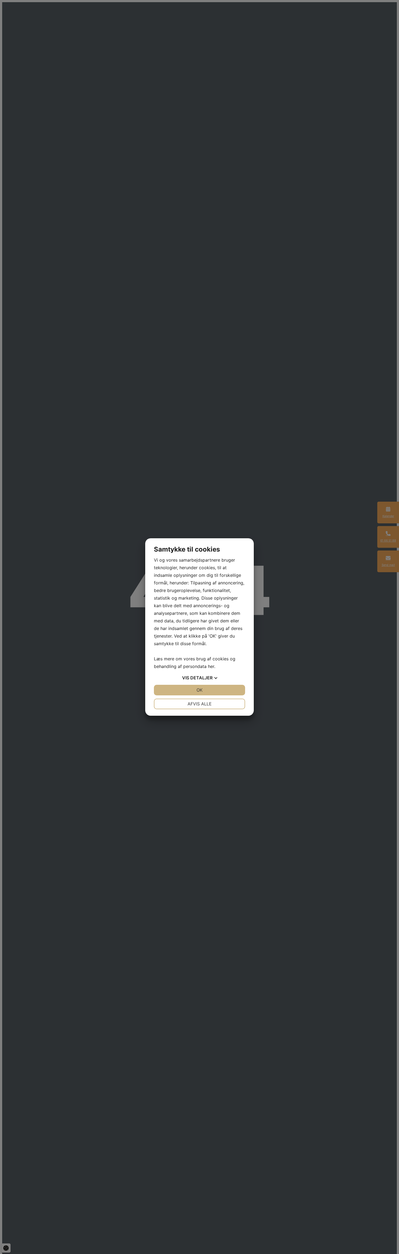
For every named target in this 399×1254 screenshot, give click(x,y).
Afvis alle (200, 703)
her (211, 666)
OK (199, 690)
